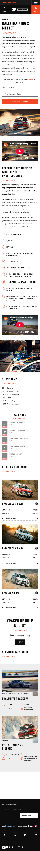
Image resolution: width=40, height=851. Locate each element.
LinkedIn (25, 835)
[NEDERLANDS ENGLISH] (35, 2)
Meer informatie (10, 519)
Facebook (4, 835)
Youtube (36, 835)
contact (30, 80)
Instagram (15, 835)
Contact (20, 642)
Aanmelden (26, 816)
